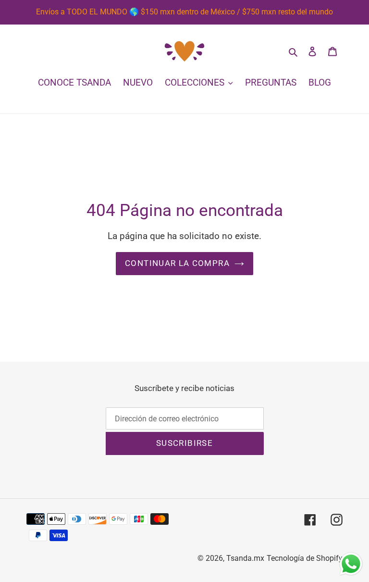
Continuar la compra (177, 263)
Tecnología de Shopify (305, 558)
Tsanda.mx (245, 558)
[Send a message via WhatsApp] (351, 564)
